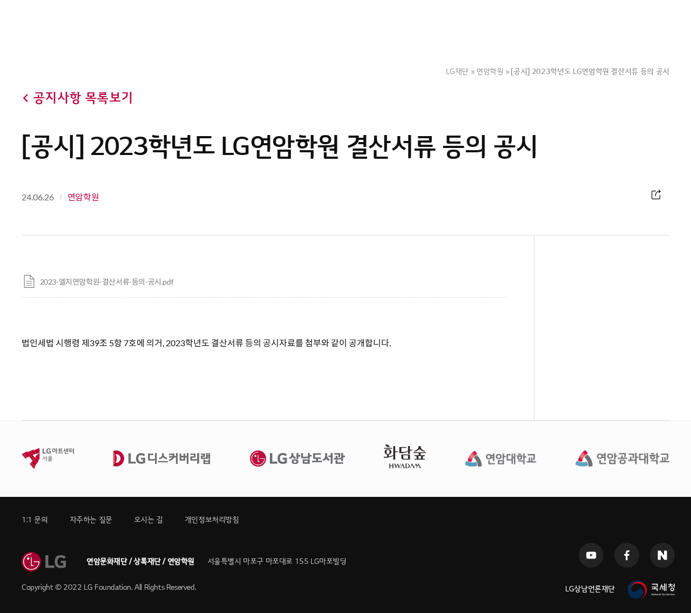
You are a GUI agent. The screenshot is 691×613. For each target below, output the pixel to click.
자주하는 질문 (91, 520)
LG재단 (457, 72)
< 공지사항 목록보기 (77, 98)
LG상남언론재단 (590, 589)
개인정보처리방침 (212, 520)
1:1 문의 (35, 520)
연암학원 (490, 72)
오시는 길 (148, 520)
